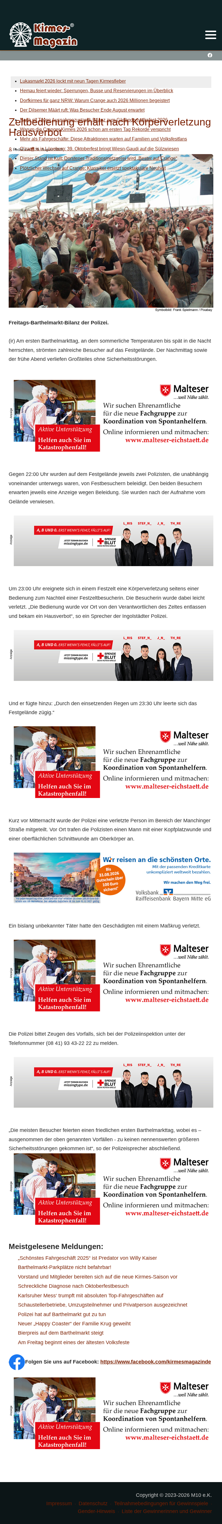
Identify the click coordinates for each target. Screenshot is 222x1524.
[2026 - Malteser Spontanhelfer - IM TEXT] (111, 415)
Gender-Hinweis (96, 1511)
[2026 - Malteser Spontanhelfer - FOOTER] (111, 1189)
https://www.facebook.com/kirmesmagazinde (155, 1362)
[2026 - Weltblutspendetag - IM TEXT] (111, 540)
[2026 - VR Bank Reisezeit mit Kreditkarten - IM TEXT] (111, 877)
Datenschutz (93, 1503)
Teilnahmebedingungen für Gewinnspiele (161, 1503)
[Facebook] (209, 55)
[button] (210, 34)
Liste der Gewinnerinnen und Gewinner (167, 1511)
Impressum (59, 1503)
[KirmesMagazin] (44, 34)
